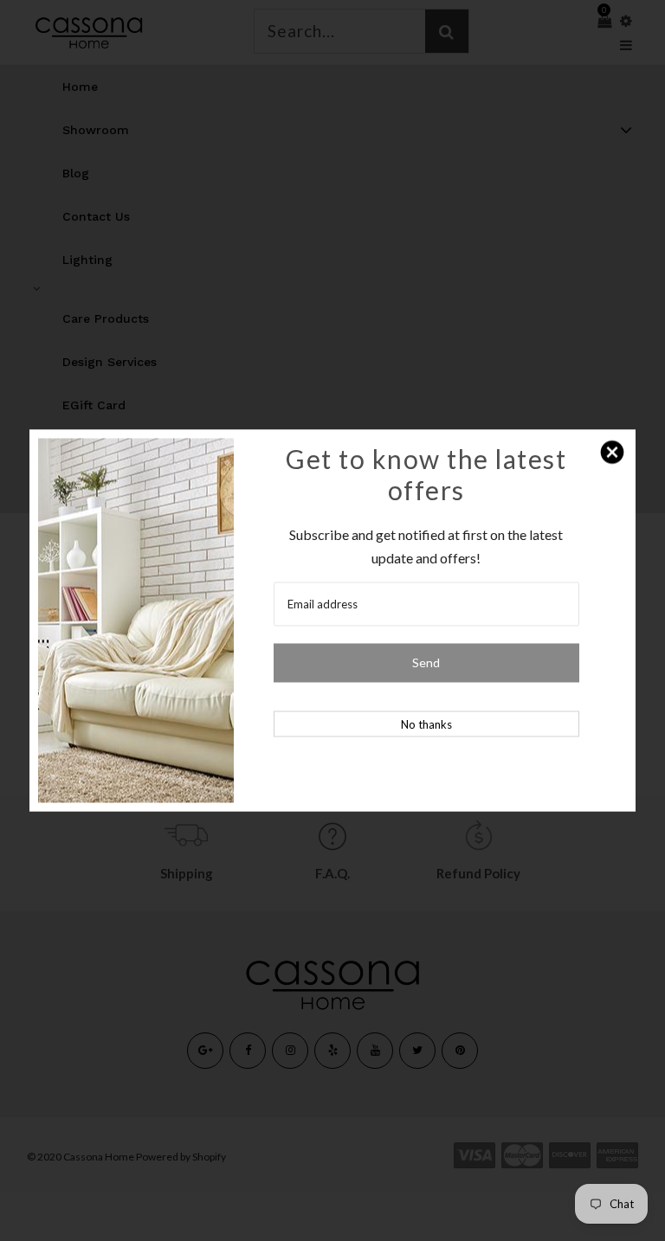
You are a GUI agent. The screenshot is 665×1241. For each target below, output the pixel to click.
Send (426, 662)
